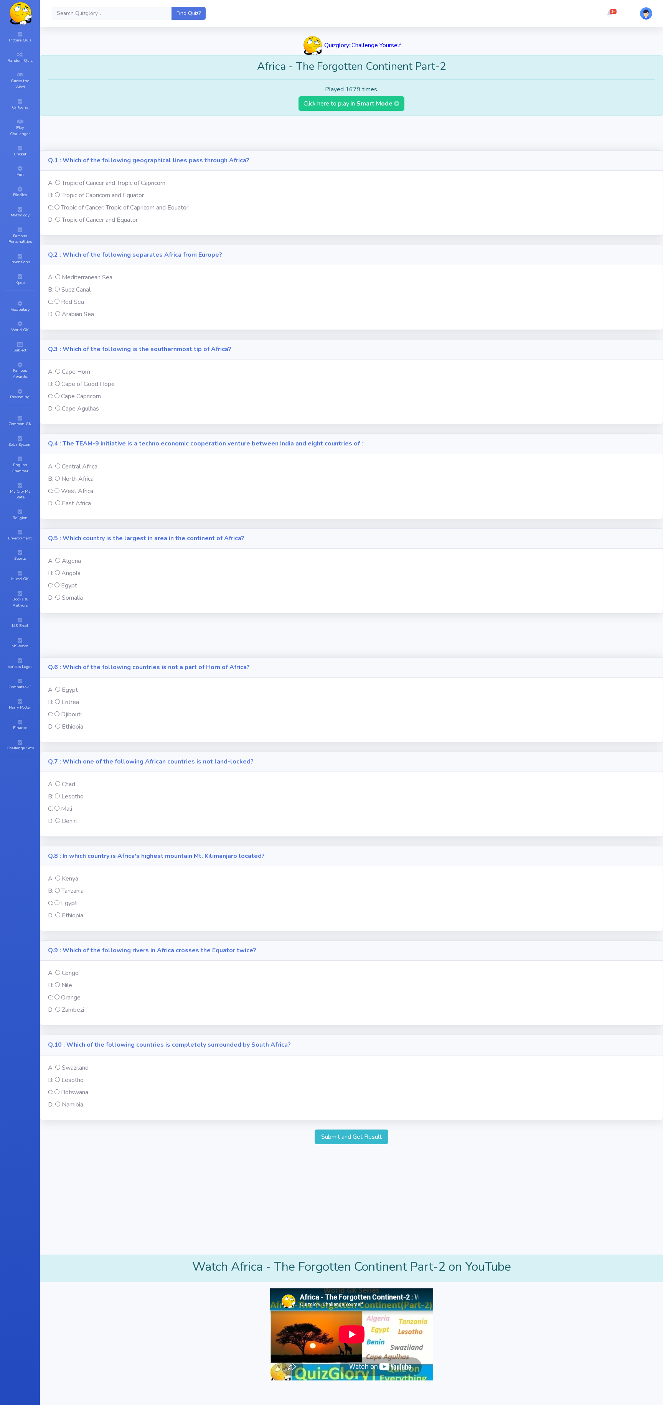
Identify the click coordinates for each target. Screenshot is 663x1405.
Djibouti (71, 714)
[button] (609, 13)
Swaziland (75, 1068)
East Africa (76, 503)
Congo (70, 973)
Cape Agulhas (80, 408)
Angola (71, 573)
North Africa (77, 479)
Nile (66, 985)
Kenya (70, 878)
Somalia (72, 598)
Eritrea (70, 702)
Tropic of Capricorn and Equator (102, 195)
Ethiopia (72, 726)
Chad (68, 784)
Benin (69, 821)
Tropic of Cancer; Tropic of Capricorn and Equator (124, 207)
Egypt (69, 585)
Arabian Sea (78, 314)
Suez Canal (76, 289)
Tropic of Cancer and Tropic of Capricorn (113, 183)
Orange (71, 997)
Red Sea (72, 302)
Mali (66, 809)
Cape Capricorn (81, 396)
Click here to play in (348, 103)
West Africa (77, 491)
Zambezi (73, 1010)
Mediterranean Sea (87, 277)
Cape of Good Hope (88, 384)
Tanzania (72, 891)
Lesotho (72, 796)
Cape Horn (76, 372)
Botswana (74, 1092)
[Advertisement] (351, 133)
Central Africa (79, 466)
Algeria (71, 561)
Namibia (72, 1104)
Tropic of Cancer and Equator (100, 220)
